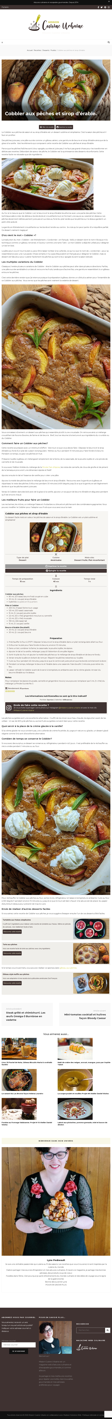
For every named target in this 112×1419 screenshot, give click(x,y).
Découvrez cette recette (12, 931)
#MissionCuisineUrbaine (24, 710)
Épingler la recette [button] (57, 571)
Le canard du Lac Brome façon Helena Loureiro (22, 1094)
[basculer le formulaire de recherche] (109, 42)
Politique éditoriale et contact (93, 1415)
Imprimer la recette (65, 127)
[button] (6, 691)
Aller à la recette (48, 127)
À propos (5, 7)
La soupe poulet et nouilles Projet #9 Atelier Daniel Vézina (83, 1094)
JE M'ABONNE (18, 1351)
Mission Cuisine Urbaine (56, 33)
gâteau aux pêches (68, 968)
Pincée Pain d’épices (51, 467)
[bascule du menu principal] (2, 42)
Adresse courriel (9, 1341)
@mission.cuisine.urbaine (69, 708)
